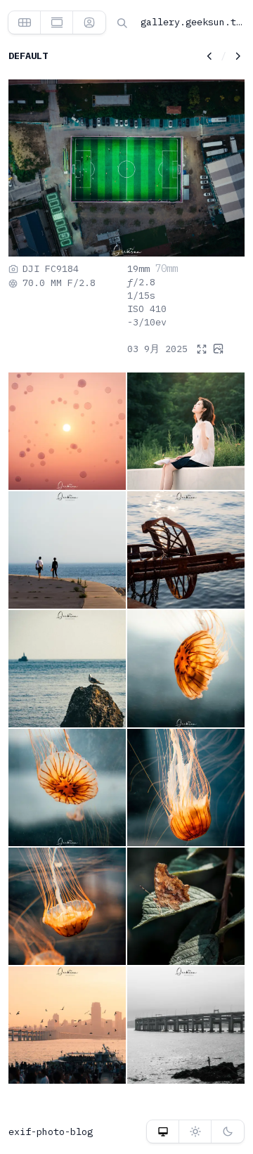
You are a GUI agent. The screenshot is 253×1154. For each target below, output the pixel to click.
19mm (138, 268)
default (28, 55)
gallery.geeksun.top (194, 21)
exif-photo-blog (50, 1131)
